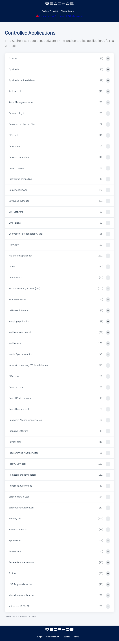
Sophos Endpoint (50, 11)
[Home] (59, 4)
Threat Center (68, 11)
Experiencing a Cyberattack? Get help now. (61, 16)
